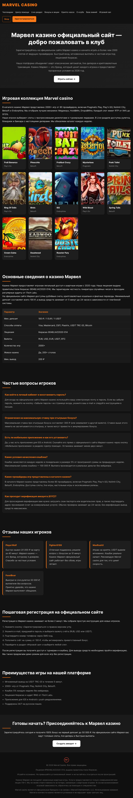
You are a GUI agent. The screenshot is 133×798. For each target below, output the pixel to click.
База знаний (91, 12)
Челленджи (7, 12)
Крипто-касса (67, 12)
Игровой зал (105, 12)
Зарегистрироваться (24, 19)
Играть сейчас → (66, 79)
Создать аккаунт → (66, 743)
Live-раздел (36, 12)
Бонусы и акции (52, 12)
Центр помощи (22, 12)
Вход (6, 19)
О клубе (80, 12)
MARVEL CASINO (20, 5)
